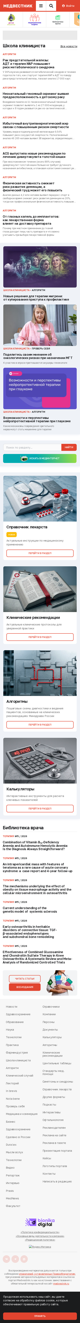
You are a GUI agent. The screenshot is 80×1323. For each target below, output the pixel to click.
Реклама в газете (54, 1142)
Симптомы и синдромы (58, 1081)
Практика (12, 1044)
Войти (70, 5)
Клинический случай (19, 1075)
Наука (10, 1029)
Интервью (12, 1182)
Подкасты (49, 1104)
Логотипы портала (55, 1166)
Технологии (14, 1037)
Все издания (25, 987)
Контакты (49, 1173)
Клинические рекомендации (53, 1054)
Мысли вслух (14, 1152)
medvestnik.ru (61, 1283)
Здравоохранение (18, 1014)
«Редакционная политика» (40, 1239)
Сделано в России (18, 1137)
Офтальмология (53, 1119)
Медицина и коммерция (21, 1113)
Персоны (49, 1021)
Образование (14, 1021)
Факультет (13, 1205)
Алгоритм (12, 1067)
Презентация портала (57, 1150)
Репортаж (13, 1175)
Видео (10, 1167)
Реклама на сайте (55, 1135)
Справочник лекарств (57, 1089)
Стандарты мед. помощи (53, 1072)
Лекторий (12, 1083)
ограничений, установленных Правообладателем (47, 1273)
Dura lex (11, 1144)
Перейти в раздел (40, 553)
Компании (49, 1014)
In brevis (11, 1090)
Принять (40, 1316)
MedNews (12, 1198)
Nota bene (13, 1098)
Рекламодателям (54, 1127)
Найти (69, 447)
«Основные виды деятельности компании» (40, 1236)
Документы (50, 1029)
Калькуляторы (52, 1037)
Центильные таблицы (57, 1063)
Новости (11, 1006)
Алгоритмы (50, 1044)
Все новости (68, 46)
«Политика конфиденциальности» (40, 1232)
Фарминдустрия (17, 1052)
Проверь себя (15, 1106)
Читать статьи (24, 978)
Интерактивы (52, 1112)
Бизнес (10, 1121)
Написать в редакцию (57, 1181)
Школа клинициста (24, 45)
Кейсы (47, 1158)
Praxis (10, 1190)
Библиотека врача (23, 827)
